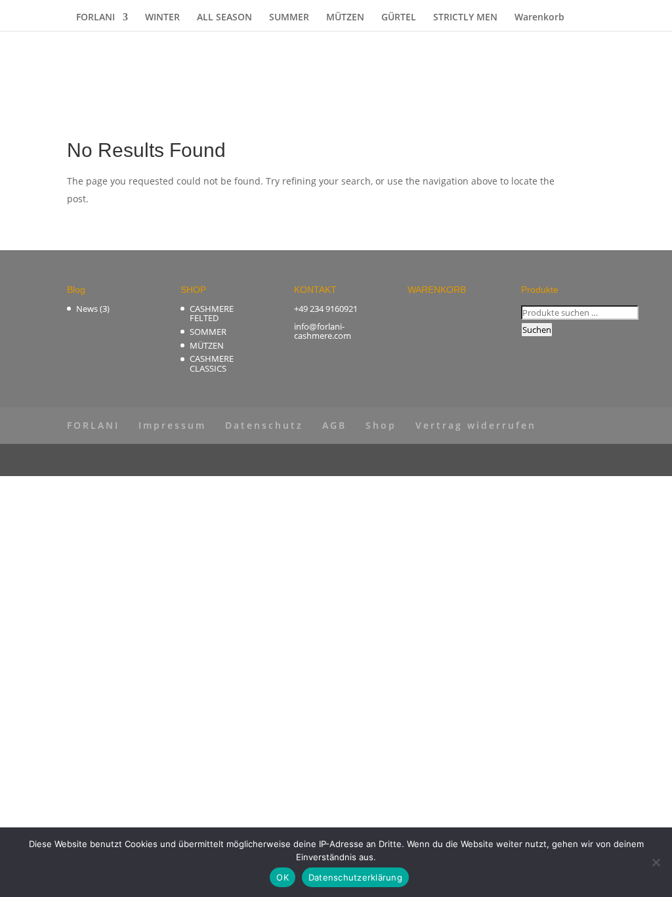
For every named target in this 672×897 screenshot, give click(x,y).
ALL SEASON (224, 17)
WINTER (162, 17)
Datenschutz (264, 425)
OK (282, 877)
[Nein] (655, 862)
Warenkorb (539, 17)
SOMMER (208, 332)
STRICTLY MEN (465, 17)
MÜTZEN (345, 17)
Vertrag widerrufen (475, 425)
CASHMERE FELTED (212, 313)
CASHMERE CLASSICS (212, 363)
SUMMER (289, 17)
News (87, 309)
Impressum (172, 425)
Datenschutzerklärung (355, 877)
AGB (334, 425)
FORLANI (95, 17)
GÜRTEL (398, 17)
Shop (381, 425)
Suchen (536, 330)
